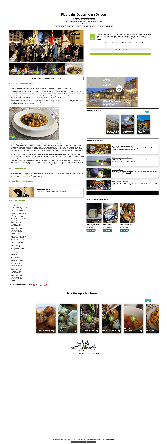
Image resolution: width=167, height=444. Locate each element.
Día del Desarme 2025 (43, 189)
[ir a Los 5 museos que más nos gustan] (99, 144)
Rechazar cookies (91, 442)
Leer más (63, 191)
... (132, 149)
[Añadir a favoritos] (24, 195)
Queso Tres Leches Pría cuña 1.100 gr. (93, 225)
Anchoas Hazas (107, 224)
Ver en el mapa (47, 78)
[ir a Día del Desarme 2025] (21, 188)
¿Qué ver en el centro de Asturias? (74, 26)
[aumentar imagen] (19, 72)
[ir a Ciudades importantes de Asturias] (99, 156)
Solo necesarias (82, 442)
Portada (66, 21)
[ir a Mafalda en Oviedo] (99, 168)
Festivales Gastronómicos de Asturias (89, 26)
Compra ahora (91, 230)
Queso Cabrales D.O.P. (126, 224)
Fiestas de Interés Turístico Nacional (105, 26)
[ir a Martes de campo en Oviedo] (99, 180)
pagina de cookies (111, 439)
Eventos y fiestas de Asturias (77, 21)
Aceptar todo (74, 442)
